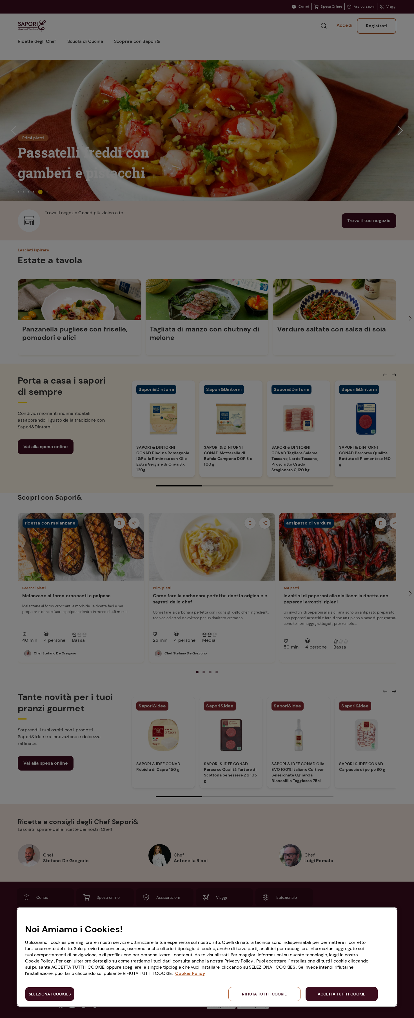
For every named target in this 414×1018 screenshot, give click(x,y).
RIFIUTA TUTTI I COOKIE (264, 994)
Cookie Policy (190, 973)
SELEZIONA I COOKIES (50, 994)
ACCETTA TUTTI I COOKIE (341, 994)
